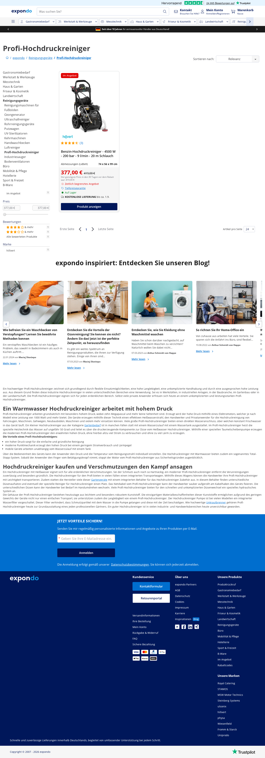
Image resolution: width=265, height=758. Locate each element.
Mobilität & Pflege (15, 171)
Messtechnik (11, 82)
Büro (6, 166)
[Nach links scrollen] (8, 29)
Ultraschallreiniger (17, 119)
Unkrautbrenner (216, 502)
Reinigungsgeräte (15, 101)
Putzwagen (11, 129)
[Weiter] (92, 229)
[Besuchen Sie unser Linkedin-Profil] (190, 628)
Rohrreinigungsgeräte (19, 124)
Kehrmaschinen (15, 138)
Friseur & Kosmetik (16, 91)
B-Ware (8, 185)
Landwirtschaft (13, 96)
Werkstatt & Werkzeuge (19, 77)
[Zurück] (80, 229)
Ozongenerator (14, 115)
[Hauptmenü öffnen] (13, 21)
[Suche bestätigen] (164, 12)
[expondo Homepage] (7, 58)
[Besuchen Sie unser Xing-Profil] (197, 628)
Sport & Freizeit (13, 180)
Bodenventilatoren (17, 162)
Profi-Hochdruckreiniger (21, 152)
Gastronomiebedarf (16, 72)
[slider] (4, 214)
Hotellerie (9, 176)
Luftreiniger (12, 147)
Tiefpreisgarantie (75, 188)
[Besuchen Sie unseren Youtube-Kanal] (177, 628)
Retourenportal (151, 598)
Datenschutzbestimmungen (130, 565)
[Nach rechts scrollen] (256, 29)
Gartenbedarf (92, 425)
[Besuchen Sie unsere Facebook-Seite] (184, 628)
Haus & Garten (13, 87)
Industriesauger (15, 157)
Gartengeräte (99, 479)
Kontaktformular (151, 586)
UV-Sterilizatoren (15, 133)
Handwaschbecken (17, 143)
